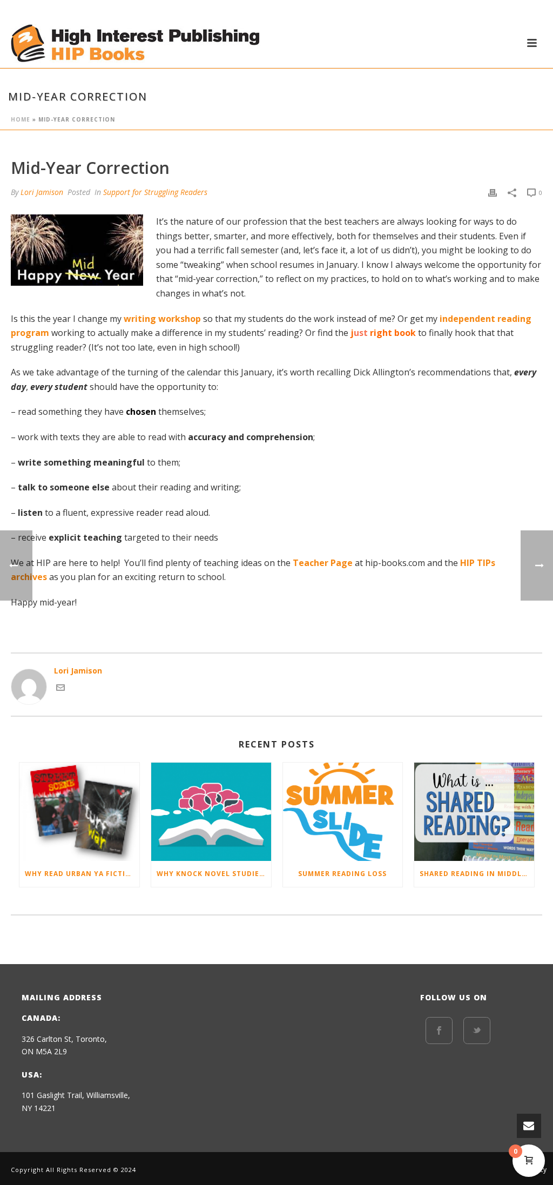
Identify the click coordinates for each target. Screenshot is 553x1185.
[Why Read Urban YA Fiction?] (79, 812)
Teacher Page (323, 563)
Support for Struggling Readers (155, 192)
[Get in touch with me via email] (60, 689)
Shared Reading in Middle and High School (477, 873)
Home (20, 119)
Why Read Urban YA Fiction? (82, 873)
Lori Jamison (42, 192)
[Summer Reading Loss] (343, 812)
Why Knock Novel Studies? (212, 873)
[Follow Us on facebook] (439, 1030)
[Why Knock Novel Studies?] (211, 812)
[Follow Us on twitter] (476, 1030)
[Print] (492, 192)
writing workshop (162, 319)
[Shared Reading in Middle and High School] (474, 812)
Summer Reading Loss (342, 873)
